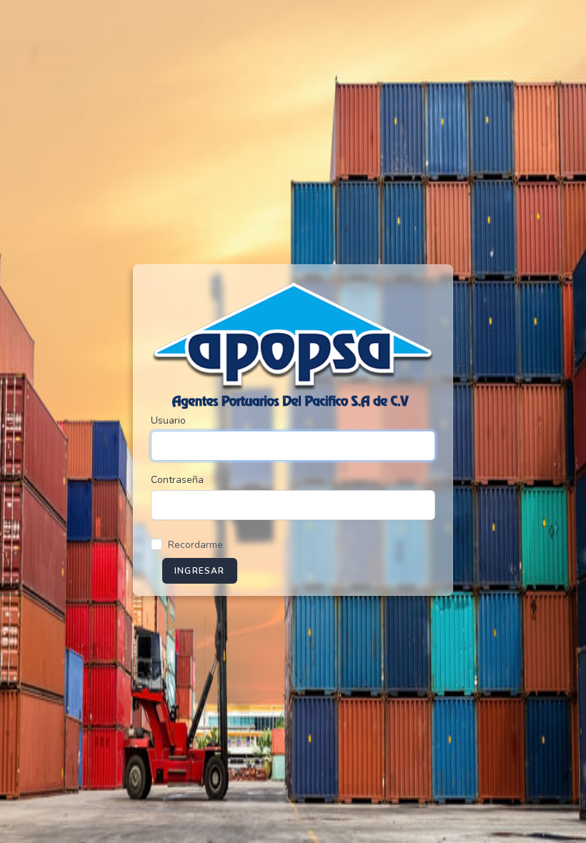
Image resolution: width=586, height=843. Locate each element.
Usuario (168, 420)
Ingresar (199, 571)
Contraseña (177, 480)
